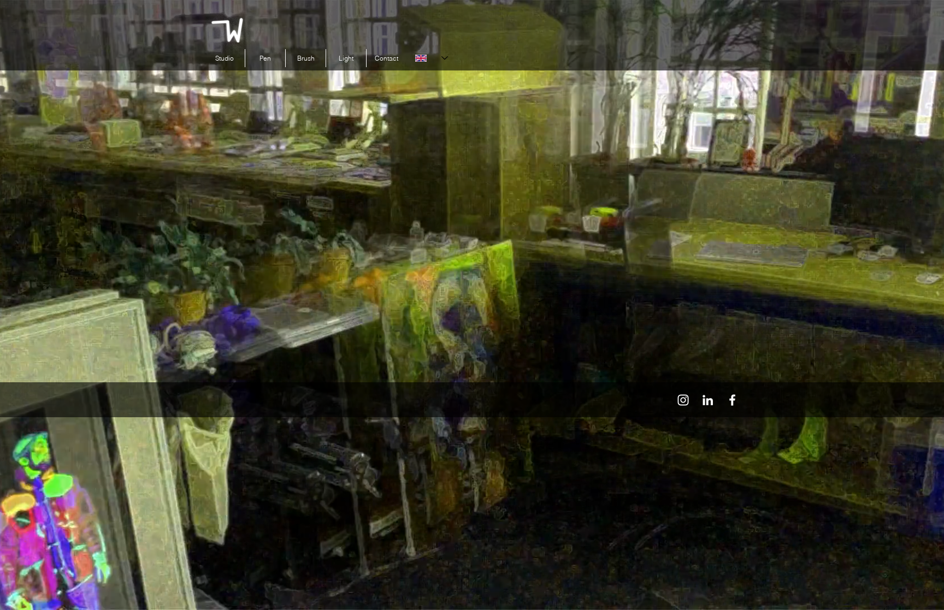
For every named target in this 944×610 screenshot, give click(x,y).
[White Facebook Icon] (732, 400)
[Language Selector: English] (431, 58)
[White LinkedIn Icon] (707, 400)
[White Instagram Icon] (683, 400)
